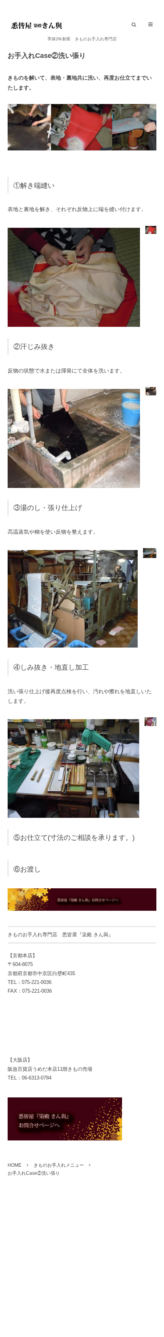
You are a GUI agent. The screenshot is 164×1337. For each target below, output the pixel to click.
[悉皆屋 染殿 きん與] (36, 25)
